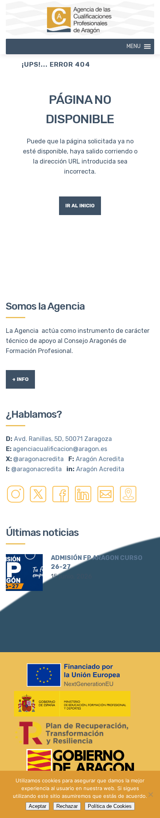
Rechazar (67, 806)
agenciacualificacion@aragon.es (60, 449)
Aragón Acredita (100, 459)
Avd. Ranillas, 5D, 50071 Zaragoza (63, 439)
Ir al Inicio (80, 205)
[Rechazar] (150, 794)
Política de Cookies (110, 806)
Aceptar (37, 806)
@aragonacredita (38, 459)
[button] (134, 46)
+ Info (20, 379)
